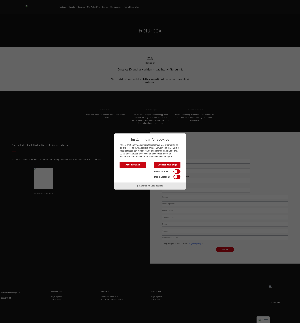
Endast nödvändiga (167, 165)
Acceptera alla (133, 165)
